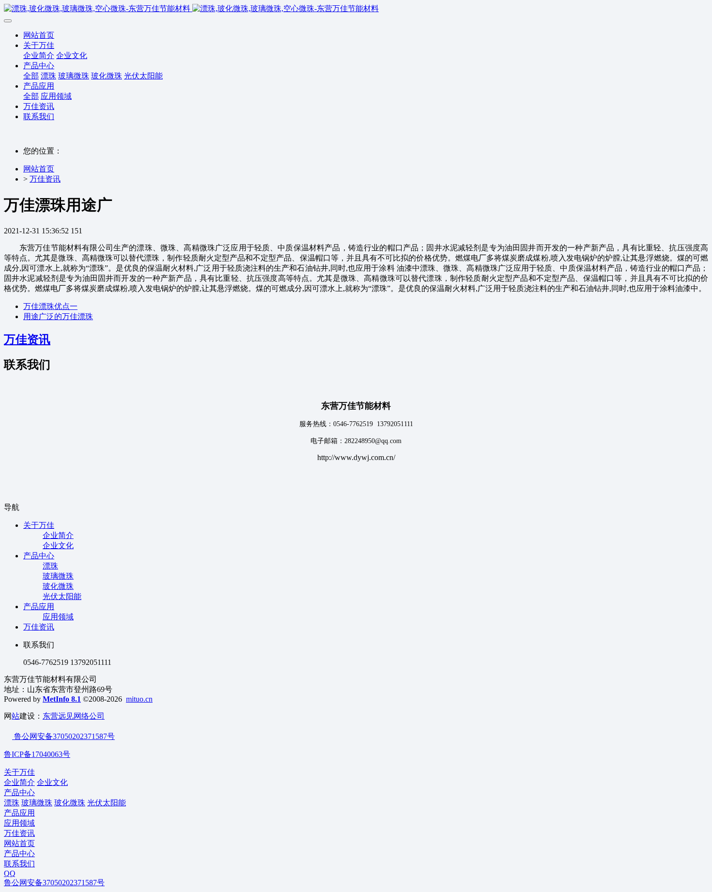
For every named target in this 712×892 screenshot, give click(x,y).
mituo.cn (139, 699)
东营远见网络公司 (74, 716)
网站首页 (38, 35)
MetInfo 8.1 (62, 699)
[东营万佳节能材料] (356, 9)
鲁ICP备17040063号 (37, 754)
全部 (31, 76)
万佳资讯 (45, 179)
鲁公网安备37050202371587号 (63, 736)
